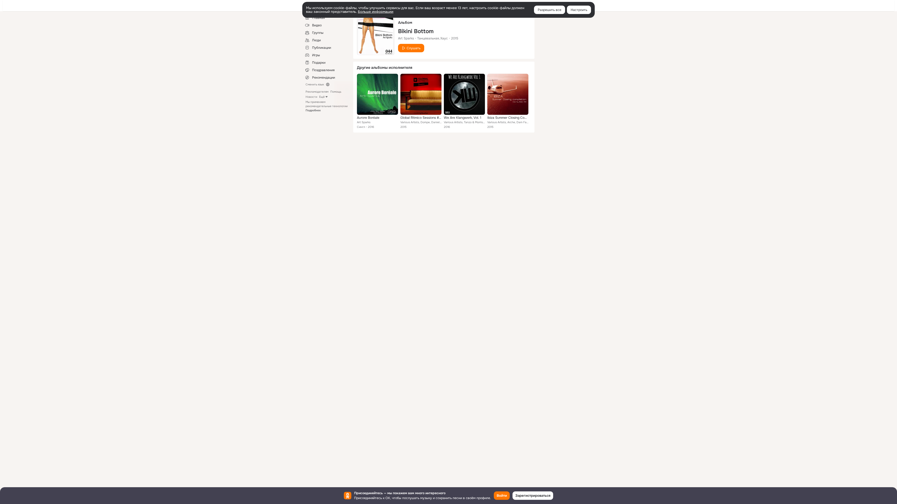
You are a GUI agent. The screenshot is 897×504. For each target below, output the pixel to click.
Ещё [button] (322, 97)
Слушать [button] (413, 48)
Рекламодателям (317, 92)
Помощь (335, 92)
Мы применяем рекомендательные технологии (327, 106)
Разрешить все (549, 10)
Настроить (579, 10)
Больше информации (375, 11)
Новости (311, 97)
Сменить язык (315, 84)
